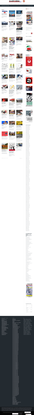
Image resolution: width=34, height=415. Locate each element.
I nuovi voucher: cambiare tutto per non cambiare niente (19, 41)
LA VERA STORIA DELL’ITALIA (15, 327)
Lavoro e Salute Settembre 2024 (15, 393)
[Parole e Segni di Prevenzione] (12, 54)
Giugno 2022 (27, 157)
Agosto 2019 (27, 182)
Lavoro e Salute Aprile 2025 (15, 332)
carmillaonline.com (27, 264)
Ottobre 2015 (27, 215)
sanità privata (25, 333)
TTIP (30, 333)
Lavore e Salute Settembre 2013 (15, 328)
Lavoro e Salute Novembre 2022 (15, 380)
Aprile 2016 (27, 211)
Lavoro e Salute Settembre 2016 (15, 387)
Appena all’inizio (11, 78)
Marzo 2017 (27, 203)
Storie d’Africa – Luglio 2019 (15, 403)
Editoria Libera (3, 326)
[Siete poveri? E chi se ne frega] (19, 144)
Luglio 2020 (27, 174)
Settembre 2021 (27, 164)
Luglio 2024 (27, 139)
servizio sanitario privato (4, 333)
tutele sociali (25, 334)
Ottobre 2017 (27, 198)
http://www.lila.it (27, 240)
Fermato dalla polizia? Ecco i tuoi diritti (4, 68)
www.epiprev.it (27, 246)
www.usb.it (27, 249)
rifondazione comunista (26, 330)
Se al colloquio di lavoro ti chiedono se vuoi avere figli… (12, 26)
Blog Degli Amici (14, 319)
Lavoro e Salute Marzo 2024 (15, 374)
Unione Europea (27, 334)
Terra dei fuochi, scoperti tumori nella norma (4, 79)
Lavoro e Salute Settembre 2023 (15, 392)
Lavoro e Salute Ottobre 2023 (15, 385)
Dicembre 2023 (27, 144)
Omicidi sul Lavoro (14, 398)
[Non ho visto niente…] (5, 133)
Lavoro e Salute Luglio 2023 (15, 360)
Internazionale (3, 330)
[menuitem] (9, 4)
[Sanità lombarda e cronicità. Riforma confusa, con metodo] (5, 86)
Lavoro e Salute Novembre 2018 (15, 377)
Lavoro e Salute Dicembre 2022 (15, 335)
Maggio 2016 (27, 210)
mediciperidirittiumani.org (28, 258)
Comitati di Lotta (3, 321)
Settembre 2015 (27, 216)
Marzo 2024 (27, 142)
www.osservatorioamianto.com (29, 253)
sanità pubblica (28, 333)
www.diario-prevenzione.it (28, 242)
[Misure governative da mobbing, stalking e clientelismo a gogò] (12, 112)
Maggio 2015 (27, 219)
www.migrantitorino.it (28, 244)
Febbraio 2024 (27, 143)
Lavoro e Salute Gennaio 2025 (15, 349)
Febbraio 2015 (27, 221)
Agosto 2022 (27, 156)
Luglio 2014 (27, 226)
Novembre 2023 (27, 145)
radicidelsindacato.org (28, 275)
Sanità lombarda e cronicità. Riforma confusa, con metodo (4, 89)
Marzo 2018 (27, 194)
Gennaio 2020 (27, 178)
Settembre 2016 (27, 207)
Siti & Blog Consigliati (14, 401)
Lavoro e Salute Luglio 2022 (15, 359)
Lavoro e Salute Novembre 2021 (15, 379)
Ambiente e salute (3, 319)
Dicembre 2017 (27, 196)
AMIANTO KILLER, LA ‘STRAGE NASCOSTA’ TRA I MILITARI (19, 116)
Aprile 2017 (27, 202)
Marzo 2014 (27, 229)
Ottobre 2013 (27, 230)
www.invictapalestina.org (28, 277)
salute (28, 330)
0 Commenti (13, 27)
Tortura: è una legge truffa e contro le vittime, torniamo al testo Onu (19, 126)
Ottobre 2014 (27, 224)
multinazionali (29, 328)
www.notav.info (27, 245)
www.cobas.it (27, 250)
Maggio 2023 (27, 149)
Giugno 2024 (27, 140)
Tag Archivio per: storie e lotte (5, 5)
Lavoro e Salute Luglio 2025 (15, 361)
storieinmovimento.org (28, 261)
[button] (26, 18)
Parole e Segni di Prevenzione (11, 56)
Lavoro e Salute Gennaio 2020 (15, 345)
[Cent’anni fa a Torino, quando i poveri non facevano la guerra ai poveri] (5, 23)
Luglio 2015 (27, 217)
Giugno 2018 (27, 192)
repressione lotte (30, 329)
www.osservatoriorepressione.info (29, 243)
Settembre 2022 (27, 155)
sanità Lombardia (25, 332)
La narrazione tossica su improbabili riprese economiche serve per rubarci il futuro (19, 15)
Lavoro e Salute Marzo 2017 (15, 369)
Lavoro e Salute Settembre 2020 (15, 390)
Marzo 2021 (27, 168)
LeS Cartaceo (13, 396)
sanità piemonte (28, 332)
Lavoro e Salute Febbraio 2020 (15, 338)
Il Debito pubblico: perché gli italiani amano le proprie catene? (19, 69)
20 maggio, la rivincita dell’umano (11, 136)
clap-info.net (27, 266)
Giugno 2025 (27, 131)
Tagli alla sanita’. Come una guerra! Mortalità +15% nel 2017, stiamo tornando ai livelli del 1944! (4, 44)
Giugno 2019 (27, 183)
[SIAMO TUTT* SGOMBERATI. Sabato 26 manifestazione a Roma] (19, 25)
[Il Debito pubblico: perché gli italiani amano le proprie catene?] (19, 65)
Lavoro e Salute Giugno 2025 (15, 354)
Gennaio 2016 (27, 213)
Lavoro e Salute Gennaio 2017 (15, 343)
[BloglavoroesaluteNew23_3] (17, 1)
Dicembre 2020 (27, 170)
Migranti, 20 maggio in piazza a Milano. (18, 138)
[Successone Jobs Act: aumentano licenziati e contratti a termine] (12, 147)
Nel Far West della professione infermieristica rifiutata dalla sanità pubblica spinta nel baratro (11, 47)
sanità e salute (3, 332)
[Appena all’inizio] (12, 76)
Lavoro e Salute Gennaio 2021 (15, 346)
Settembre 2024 (27, 138)
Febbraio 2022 (27, 160)
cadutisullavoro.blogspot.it (28, 254)
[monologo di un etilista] (19, 56)
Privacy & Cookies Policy (14, 400)
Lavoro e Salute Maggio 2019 (15, 364)
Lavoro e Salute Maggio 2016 (15, 362)
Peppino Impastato (14, 399)
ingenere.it (27, 267)
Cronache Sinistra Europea (4, 324)
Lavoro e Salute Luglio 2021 (15, 358)
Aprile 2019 (27, 185)
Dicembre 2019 (27, 179)
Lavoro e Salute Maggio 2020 (15, 365)
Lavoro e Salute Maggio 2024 (15, 368)
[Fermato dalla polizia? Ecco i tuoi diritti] (5, 65)
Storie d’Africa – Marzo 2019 (15, 404)
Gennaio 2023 (27, 152)
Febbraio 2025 (27, 134)
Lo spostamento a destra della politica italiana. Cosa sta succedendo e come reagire (12, 126)
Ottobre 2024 (27, 137)
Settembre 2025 (27, 129)
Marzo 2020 (27, 177)
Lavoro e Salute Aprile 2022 (15, 330)
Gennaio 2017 (27, 204)
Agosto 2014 (27, 225)
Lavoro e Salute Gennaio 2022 (15, 347)
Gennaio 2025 (27, 135)
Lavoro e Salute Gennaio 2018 (15, 344)
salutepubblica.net (27, 262)
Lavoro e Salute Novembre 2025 (15, 382)
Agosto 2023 (27, 147)
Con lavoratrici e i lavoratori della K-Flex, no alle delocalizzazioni (5, 150)
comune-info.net (27, 256)
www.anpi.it (27, 252)
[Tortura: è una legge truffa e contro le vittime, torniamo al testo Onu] (19, 123)
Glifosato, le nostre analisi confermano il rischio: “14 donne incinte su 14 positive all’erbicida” (12, 104)
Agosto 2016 (27, 208)
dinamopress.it (27, 257)
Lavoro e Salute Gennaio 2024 (15, 348)
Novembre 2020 (27, 171)
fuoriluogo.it (27, 265)
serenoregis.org (27, 276)
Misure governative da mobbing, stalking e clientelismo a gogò (11, 115)
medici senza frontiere (25, 328)
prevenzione (27, 329)
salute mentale (25, 331)
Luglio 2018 (27, 191)
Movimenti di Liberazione (4, 327)
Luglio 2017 (27, 200)
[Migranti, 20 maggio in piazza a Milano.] (19, 134)
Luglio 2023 (27, 148)
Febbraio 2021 (27, 169)
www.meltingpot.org (28, 279)
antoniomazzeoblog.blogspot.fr (29, 259)
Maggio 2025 (27, 132)
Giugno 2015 (27, 218)
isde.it (26, 272)
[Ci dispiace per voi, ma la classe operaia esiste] (5, 112)
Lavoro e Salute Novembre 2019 (15, 378)
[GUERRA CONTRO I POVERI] (12, 13)
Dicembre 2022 (27, 153)
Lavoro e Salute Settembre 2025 (15, 394)
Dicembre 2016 (27, 205)
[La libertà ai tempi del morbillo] (5, 122)
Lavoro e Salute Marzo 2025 (15, 375)
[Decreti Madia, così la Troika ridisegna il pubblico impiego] (5, 100)
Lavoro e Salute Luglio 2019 (15, 357)
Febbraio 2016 (27, 212)
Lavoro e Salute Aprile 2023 (15, 331)
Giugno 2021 (27, 166)
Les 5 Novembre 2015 (14, 395)
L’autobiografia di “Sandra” (15, 325)
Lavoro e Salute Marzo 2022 (15, 373)
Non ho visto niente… (4, 136)
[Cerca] (25, 4)
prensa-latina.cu (27, 274)
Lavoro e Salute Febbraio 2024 (15, 341)
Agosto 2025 (27, 130)
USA (30, 334)
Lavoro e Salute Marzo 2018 (15, 370)
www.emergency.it (27, 241)
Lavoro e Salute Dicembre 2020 (15, 334)
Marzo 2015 (27, 220)
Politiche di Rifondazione (4, 328)
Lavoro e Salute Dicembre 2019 (15, 333)
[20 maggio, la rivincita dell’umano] (12, 133)
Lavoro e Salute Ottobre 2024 (15, 386)
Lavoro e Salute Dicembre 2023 (15, 336)
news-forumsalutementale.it (28, 269)
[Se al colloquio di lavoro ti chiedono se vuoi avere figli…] (12, 23)
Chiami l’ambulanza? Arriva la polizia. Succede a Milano (19, 79)
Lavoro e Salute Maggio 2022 (15, 366)
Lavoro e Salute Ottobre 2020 (15, 383)
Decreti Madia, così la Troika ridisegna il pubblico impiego (4, 103)
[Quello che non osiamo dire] (19, 87)
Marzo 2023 (27, 151)
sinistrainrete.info (27, 270)
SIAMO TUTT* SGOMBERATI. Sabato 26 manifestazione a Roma (19, 31)
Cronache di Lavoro (4, 322)
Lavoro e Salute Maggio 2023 (15, 367)
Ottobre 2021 (27, 163)
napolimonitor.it (27, 280)
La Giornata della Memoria (15, 326)
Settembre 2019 (27, 181)
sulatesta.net (27, 271)
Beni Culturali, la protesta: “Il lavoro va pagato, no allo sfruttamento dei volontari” (19, 104)
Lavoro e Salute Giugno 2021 (15, 351)
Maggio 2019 (27, 184)
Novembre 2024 (27, 136)
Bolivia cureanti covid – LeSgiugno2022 (16, 320)
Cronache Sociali (3, 325)
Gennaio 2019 (27, 187)
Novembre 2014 (27, 223)
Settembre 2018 (27, 190)
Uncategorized (3, 334)
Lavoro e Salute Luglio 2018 (15, 356)
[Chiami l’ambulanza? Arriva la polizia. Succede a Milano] (19, 76)
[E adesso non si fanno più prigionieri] (5, 56)
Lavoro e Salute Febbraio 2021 (15, 339)
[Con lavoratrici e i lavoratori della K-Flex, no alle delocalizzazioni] (5, 146)
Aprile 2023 (27, 150)
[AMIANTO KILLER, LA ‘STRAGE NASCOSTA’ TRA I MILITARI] (19, 112)
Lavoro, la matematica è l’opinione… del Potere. (4, 14)
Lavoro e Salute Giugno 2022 (15, 352)
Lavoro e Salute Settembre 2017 (15, 388)
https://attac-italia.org (28, 238)
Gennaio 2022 (27, 161)
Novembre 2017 (27, 197)
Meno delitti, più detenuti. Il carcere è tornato (12, 69)
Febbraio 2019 (27, 186)
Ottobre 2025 (27, 128)
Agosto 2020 (27, 173)
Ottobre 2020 (27, 172)
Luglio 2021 (27, 165)
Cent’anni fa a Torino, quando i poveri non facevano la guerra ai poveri (4, 26)
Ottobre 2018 (27, 189)
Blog (2, 320)
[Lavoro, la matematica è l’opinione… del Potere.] (5, 11)
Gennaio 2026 (27, 126)
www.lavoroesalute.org (28, 30)
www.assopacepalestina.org (28, 278)
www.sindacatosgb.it (28, 251)
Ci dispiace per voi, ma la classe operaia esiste (4, 114)
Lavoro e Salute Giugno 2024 (15, 353)
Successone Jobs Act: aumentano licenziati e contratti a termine (11, 152)
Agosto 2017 (27, 199)
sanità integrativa (28, 331)
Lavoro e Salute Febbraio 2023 (15, 340)
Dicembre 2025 (27, 127)
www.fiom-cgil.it (27, 248)
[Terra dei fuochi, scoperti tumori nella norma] (5, 76)
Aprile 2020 (27, 176)
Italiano (27, 414)
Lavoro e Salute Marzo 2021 (15, 372)
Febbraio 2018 (27, 195)
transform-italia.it (27, 263)
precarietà (24, 329)
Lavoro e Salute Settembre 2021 (15, 391)
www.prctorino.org (27, 237)
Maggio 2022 (27, 158)
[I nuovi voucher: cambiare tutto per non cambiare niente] (19, 38)
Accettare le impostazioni (27, 412)
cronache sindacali (3, 329)
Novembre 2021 (27, 162)
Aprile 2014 (27, 228)
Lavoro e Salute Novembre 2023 (15, 381)
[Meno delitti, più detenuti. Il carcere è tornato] (12, 65)
